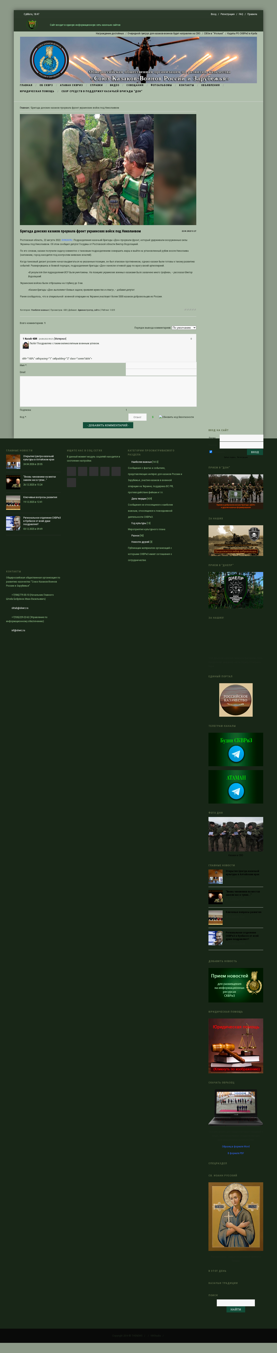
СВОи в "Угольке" (190, 33)
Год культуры (138, 523)
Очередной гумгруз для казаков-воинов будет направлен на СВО (140, 33)
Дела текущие (138, 498)
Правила (252, 14)
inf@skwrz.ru (18, 630)
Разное (135, 535)
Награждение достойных (86, 33)
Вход (213, 14)
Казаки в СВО (235, 855)
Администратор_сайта (89, 310)
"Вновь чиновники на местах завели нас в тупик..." (243, 893)
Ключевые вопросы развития (243, 912)
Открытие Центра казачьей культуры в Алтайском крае (242, 873)
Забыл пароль (230, 457)
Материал (60, 338)
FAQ (241, 14)
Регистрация (228, 14)
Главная (24, 107)
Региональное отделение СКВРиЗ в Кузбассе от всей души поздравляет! (242, 936)
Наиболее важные (40, 310)
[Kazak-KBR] (29, 343)
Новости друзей (140, 541)
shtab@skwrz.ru (20, 608)
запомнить (219, 452)
